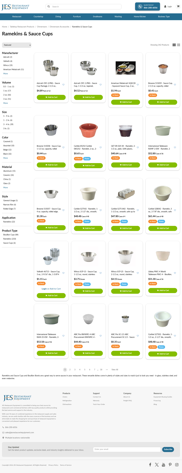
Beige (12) (7, 150)
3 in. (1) (6, 129)
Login (167, 7)
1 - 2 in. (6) (7, 120)
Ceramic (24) (8, 175)
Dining (58, 17)
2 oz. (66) (7, 95)
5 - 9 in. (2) (7, 116)
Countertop (38, 17)
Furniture (77, 17)
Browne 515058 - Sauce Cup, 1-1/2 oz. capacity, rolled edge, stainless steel (49, 149)
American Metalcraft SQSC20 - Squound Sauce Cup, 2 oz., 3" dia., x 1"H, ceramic (123, 86)
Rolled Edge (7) (9, 209)
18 (101, 370)
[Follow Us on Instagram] (176, 465)
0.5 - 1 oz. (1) (8, 87)
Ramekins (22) (9, 222)
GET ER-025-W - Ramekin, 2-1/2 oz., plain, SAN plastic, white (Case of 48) (123, 149)
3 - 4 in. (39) (8, 124)
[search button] (49, 6)
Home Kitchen (140, 17)
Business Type (164, 17)
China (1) (7, 179)
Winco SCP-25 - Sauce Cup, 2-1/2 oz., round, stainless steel (122, 274)
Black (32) (7, 154)
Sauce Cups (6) (9, 243)
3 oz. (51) (7, 99)
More (5, 74)
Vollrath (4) (7, 61)
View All (114, 369)
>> (107, 370)
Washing (118, 17)
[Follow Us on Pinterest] (170, 465)
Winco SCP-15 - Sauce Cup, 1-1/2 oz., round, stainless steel (85, 274)
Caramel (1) (8, 142)
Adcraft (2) (7, 57)
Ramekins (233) (9, 239)
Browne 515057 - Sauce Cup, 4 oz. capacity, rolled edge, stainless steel (49, 211)
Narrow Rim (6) (9, 205)
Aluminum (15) (9, 171)
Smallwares (97, 17)
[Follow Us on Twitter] (156, 465)
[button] (174, 45)
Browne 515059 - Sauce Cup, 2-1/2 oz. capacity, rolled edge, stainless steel (160, 86)
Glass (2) (6, 183)
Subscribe (168, 449)
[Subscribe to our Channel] (163, 465)
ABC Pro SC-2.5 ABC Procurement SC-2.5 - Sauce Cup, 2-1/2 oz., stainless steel (123, 337)
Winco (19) (8, 65)
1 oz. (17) (7, 91)
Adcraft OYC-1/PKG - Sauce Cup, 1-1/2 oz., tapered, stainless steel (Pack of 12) (85, 86)
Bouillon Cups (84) (10, 235)
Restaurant (16, 17)
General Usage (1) (10, 201)
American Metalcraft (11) (13, 70)
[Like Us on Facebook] (150, 465)
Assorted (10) (8, 146)
